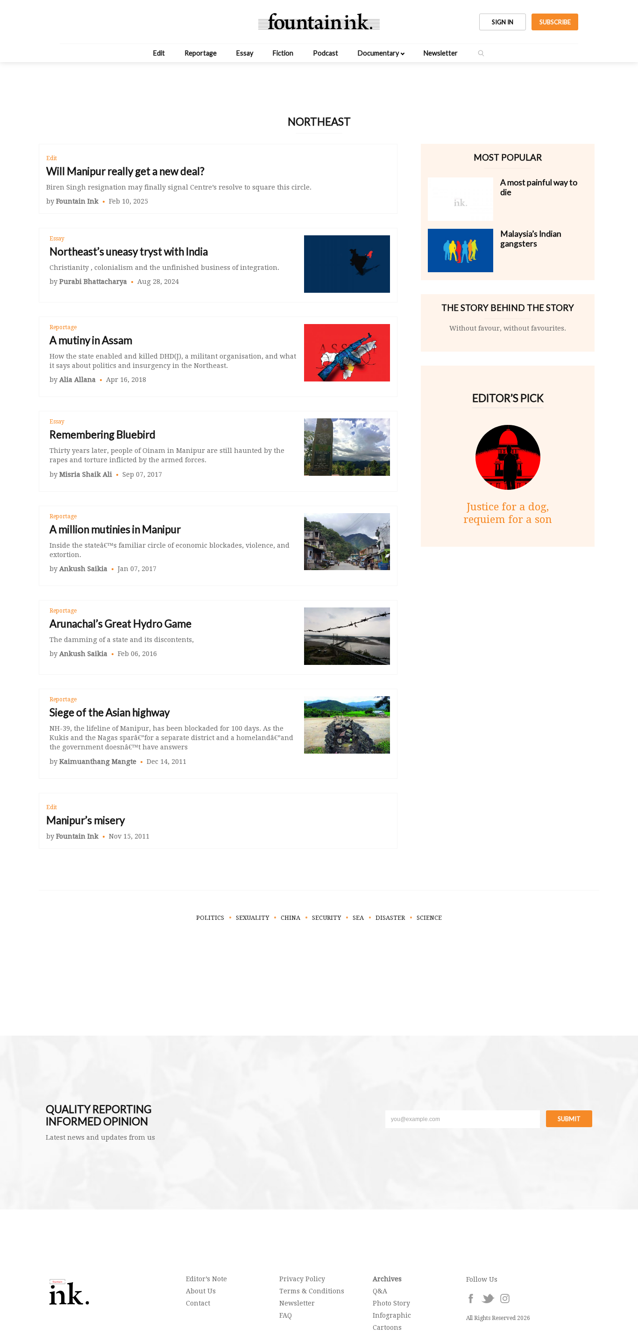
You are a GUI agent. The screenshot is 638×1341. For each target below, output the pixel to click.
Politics (210, 917)
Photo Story (391, 1303)
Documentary (378, 53)
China (290, 917)
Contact (198, 1303)
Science (429, 917)
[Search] (481, 53)
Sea (358, 917)
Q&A (380, 1291)
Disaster (390, 917)
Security (326, 917)
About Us (201, 1291)
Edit (159, 53)
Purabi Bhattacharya (93, 281)
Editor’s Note (206, 1279)
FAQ (285, 1315)
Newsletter (441, 53)
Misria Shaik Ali (85, 474)
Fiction (283, 53)
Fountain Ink (77, 201)
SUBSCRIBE (555, 22)
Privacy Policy (302, 1279)
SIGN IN (502, 22)
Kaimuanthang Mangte (97, 761)
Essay (244, 53)
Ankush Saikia (83, 568)
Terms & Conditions (311, 1291)
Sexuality (252, 917)
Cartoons (387, 1327)
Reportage (200, 53)
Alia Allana (77, 379)
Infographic (392, 1315)
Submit (569, 1118)
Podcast (325, 53)
